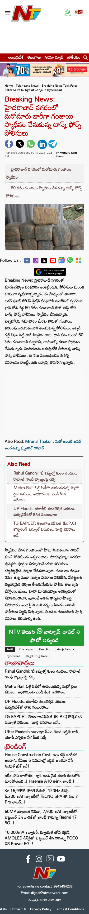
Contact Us (18, 909)
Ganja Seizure (65, 649)
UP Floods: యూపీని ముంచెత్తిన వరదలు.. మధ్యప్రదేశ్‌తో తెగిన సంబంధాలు (45, 512)
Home (9, 86)
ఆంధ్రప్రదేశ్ (16, 57)
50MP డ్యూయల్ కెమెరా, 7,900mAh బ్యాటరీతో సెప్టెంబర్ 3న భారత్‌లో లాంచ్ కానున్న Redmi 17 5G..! (41, 817)
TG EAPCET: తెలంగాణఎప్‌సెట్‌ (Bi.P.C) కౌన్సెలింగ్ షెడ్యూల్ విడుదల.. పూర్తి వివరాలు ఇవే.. (45, 529)
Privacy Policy (40, 909)
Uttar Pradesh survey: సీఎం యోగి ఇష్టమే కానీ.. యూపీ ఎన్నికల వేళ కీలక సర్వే (42, 734)
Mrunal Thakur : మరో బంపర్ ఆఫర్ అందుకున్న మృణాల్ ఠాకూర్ (43, 444)
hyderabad (13, 656)
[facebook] (9, 144)
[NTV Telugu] (26, 13)
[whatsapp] (31, 144)
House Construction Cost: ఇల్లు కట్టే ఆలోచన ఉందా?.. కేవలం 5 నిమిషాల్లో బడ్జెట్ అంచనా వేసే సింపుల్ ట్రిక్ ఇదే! (41, 760)
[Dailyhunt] (79, 261)
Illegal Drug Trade (37, 656)
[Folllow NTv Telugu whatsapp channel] (67, 13)
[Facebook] (27, 262)
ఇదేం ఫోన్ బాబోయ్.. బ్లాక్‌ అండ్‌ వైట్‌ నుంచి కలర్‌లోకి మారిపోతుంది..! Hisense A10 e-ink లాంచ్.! (42, 778)
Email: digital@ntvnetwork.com (44, 892)
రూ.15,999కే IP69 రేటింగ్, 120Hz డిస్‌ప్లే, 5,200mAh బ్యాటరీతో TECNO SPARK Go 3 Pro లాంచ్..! (41, 796)
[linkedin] (42, 144)
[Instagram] (35, 262)
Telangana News (27, 86)
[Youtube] (53, 262)
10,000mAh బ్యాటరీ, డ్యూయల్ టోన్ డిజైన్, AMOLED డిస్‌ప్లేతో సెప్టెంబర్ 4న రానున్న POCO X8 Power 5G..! (41, 837)
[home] (3, 57)
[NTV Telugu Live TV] (78, 13)
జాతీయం (73, 57)
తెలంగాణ (34, 57)
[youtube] (61, 860)
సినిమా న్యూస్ (54, 57)
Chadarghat (26, 649)
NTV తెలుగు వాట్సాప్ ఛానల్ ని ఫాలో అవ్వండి (44, 635)
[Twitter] (44, 262)
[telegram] (53, 144)
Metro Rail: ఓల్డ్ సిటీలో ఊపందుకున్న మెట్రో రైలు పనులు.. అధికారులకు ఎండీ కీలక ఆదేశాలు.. (46, 494)
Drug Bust (45, 649)
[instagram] (39, 860)
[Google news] (61, 261)
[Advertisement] (44, 399)
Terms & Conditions (69, 909)
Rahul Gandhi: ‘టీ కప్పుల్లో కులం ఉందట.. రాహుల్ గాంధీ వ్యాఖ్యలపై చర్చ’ (45, 476)
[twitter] (20, 144)
